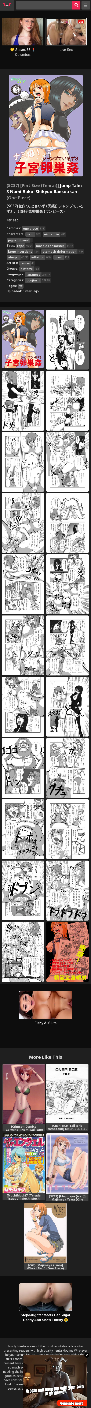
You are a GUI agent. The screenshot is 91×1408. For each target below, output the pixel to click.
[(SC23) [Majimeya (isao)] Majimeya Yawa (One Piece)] (67, 1163)
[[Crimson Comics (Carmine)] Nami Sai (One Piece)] (24, 1094)
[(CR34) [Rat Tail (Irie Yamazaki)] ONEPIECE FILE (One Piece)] (67, 1093)
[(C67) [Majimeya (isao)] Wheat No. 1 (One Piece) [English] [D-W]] (45, 1233)
